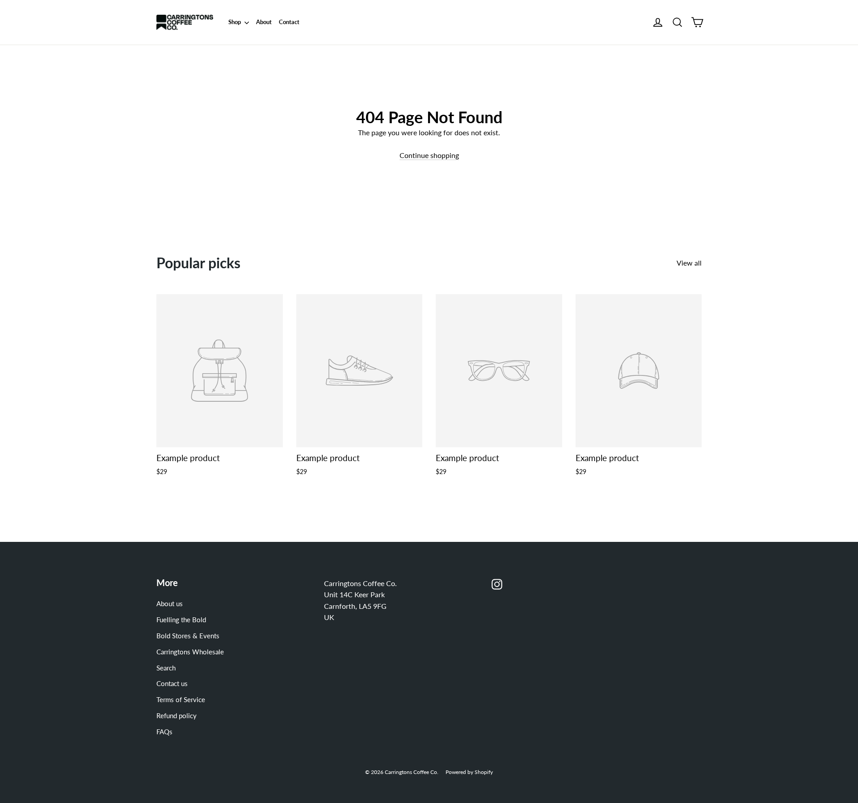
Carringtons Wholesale (190, 652)
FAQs (164, 732)
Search (166, 668)
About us (169, 603)
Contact (289, 21)
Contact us (172, 683)
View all (689, 262)
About (264, 21)
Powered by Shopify (469, 772)
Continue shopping (429, 155)
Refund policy (176, 715)
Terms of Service (180, 699)
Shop (235, 21)
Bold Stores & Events (187, 636)
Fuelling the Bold (181, 620)
